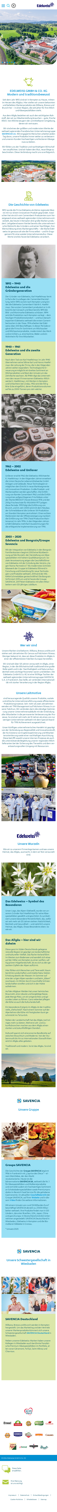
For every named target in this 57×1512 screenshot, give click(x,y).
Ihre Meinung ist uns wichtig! (17, 1482)
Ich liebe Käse (28, 1411)
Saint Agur (12, 1446)
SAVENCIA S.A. (9, 133)
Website (36, 1197)
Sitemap (44, 1499)
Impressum (12, 1495)
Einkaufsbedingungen (41, 1495)
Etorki (7, 1422)
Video (12, 1200)
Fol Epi (29, 1422)
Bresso (39, 1422)
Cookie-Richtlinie (16, 1499)
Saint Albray (7, 1434)
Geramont (49, 1422)
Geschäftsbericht (38, 1194)
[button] (2, 36)
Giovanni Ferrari (29, 1434)
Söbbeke (18, 1434)
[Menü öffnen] (4, 5)
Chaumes (49, 1434)
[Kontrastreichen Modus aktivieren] (14, 6)
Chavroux (18, 1422)
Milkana (39, 1434)
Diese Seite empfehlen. (16, 1469)
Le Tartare (23, 1446)
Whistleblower (32, 1499)
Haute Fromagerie (34, 1446)
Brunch (44, 1446)
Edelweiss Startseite (45, 5)
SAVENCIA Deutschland (38, 1333)
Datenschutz (24, 1495)
